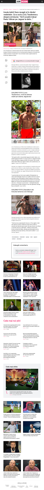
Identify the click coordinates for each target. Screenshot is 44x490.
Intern (10, 9)
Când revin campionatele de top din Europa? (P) (32, 356)
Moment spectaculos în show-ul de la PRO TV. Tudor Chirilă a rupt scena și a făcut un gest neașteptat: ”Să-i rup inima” (32, 288)
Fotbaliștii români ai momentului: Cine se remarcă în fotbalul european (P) (32, 346)
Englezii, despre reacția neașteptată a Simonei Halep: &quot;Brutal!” (32, 430)
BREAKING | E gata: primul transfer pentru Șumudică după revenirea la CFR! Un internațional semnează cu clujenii (12, 430)
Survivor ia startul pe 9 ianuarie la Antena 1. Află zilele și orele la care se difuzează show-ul (12, 269)
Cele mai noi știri (11, 321)
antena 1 (13, 238)
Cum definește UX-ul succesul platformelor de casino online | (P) (32, 326)
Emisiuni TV (15, 9)
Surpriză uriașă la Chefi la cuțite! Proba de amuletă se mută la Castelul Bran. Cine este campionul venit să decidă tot (12, 308)
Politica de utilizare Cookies (21, 487)
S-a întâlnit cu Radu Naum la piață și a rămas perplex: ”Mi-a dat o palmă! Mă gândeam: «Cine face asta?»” (12, 449)
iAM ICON (5, 9)
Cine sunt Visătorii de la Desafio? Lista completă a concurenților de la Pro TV (32, 308)
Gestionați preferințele (36, 487)
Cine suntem (26, 487)
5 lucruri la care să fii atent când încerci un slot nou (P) (12, 336)
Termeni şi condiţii (7, 486)
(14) (11, 44)
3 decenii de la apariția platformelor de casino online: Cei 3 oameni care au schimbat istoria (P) (12, 326)
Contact (30, 486)
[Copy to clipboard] (6, 82)
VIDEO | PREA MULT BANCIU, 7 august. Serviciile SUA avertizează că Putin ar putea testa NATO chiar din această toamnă (12, 469)
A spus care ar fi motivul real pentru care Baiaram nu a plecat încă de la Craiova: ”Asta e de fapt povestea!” (12, 410)
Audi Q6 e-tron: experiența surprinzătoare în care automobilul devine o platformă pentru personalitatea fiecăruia (12, 356)
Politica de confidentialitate (13, 487)
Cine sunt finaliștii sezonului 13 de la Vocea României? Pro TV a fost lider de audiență (32, 269)
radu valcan (19, 238)
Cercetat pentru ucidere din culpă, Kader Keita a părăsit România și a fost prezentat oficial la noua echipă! (32, 410)
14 (15, 136)
